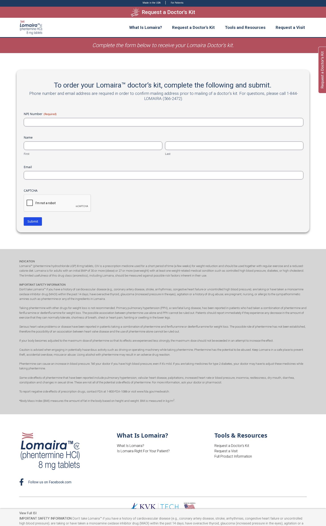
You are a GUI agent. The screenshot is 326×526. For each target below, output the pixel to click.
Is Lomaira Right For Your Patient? (143, 451)
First (26, 154)
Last (168, 154)
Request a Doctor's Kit (193, 27)
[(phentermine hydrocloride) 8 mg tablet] (31, 28)
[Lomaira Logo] (50, 450)
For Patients (177, 2)
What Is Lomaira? (130, 446)
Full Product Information (233, 456)
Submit (32, 221)
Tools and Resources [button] (245, 27)
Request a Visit (290, 27)
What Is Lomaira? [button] (145, 27)
